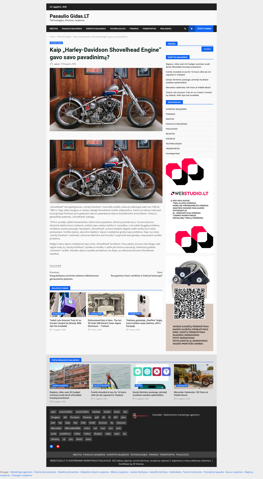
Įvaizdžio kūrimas (159, 472)
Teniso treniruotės (192, 472)
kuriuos (103, 422)
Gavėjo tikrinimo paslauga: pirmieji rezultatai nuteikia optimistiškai (152, 376)
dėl (65, 417)
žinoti (79, 439)
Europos (75, 417)
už (64, 439)
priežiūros (65, 433)
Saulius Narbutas (139, 472)
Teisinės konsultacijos (45, 472)
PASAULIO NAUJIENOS (72, 29)
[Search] (185, 28)
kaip (68, 422)
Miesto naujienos (119, 472)
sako (108, 433)
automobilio (65, 411)
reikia (77, 433)
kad (53, 422)
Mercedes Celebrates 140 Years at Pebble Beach (188, 87)
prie (119, 428)
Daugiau (55, 417)
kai (60, 422)
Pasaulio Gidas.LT (69, 16)
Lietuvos (121, 422)
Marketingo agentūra (21, 472)
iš (109, 417)
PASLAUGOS (165, 29)
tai (124, 433)
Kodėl (92, 422)
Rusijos (98, 433)
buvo (117, 411)
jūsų (123, 417)
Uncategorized (173, 153)
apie (53, 411)
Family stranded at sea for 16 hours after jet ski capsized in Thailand (110, 376)
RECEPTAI (170, 133)
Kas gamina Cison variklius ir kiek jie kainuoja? (136, 274)
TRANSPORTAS (149, 29)
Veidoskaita (175, 472)
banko (107, 411)
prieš (53, 433)
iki (104, 417)
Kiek (83, 422)
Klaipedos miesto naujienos (95, 472)
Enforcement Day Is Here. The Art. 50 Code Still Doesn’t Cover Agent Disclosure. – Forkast (106, 304)
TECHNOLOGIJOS (118, 29)
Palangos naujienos (22, 475)
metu (87, 428)
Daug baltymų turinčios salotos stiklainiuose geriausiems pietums (74, 275)
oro (111, 428)
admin (57, 64)
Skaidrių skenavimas (68, 472)
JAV (115, 417)
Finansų (87, 417)
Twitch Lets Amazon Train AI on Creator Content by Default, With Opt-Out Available (68, 304)
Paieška (171, 44)
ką (112, 422)
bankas (96, 411)
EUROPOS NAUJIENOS (96, 29)
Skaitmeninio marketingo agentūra (181, 414)
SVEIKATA (170, 138)
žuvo (88, 439)
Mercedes (56, 428)
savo (117, 433)
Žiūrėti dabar (204, 29)
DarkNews (124, 463)
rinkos (87, 433)
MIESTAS (54, 29)
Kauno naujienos (234, 472)
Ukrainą (55, 439)
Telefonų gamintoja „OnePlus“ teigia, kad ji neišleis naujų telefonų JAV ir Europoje (144, 304)
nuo (103, 428)
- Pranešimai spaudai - (214, 472)
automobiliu (82, 411)
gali (97, 417)
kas (75, 422)
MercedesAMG (72, 428)
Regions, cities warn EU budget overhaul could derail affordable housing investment (69, 376)
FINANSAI (134, 29)
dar (125, 411)
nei (95, 428)
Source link (55, 265)
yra (70, 439)
